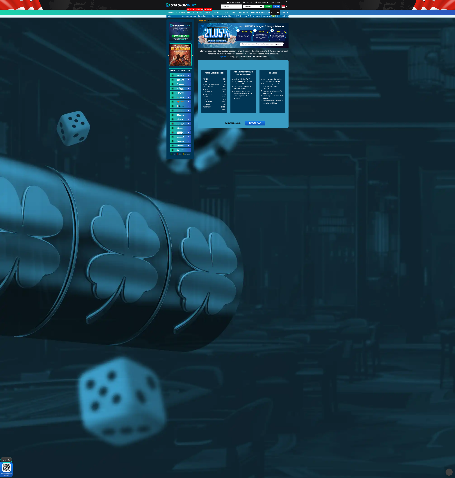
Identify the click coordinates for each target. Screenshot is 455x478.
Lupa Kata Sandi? (277, 2)
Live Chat (249, 2)
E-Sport (190, 12)
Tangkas (254, 12)
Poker (225, 12)
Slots (199, 12)
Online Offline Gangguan (181, 154)
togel (234, 12)
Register (222, 57)
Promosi (284, 12)
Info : (170, 16)
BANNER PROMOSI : (233, 123)
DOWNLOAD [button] (255, 123)
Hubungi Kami (262, 2)
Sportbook (181, 12)
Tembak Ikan (264, 12)
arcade (217, 12)
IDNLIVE (208, 12)
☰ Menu (6, 460)
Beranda (171, 12)
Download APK (235, 2)
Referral (275, 12)
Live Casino (244, 12)
